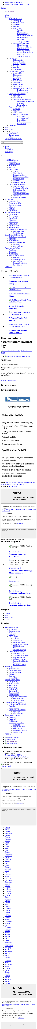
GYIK (11, 137)
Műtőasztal (20, 39)
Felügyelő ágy (17, 73)
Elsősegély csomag (23, 51)
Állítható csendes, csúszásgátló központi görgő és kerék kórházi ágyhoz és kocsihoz (18, 483)
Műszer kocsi (21, 32)
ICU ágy (16, 66)
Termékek (8, 17)
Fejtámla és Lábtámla (24, 122)
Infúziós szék (17, 81)
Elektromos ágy (18, 60)
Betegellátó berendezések (17, 94)
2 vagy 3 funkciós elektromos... (16, 307)
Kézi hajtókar (21, 120)
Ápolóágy (16, 96)
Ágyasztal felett (18, 84)
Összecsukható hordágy (25, 52)
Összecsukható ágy (19, 62)
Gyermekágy (17, 69)
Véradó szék (17, 77)
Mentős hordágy (22, 45)
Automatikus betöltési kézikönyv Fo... (18, 331)
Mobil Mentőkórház (15, 19)
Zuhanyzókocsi (18, 97)
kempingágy (17, 21)
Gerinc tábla (21, 54)
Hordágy (16, 26)
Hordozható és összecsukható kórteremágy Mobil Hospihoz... (20, 570)
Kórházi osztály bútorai (16, 71)
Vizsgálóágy (17, 79)
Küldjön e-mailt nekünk (8, 380)
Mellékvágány (17, 112)
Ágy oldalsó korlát (23, 118)
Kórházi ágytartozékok (20, 114)
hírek (6, 127)
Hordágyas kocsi (22, 90)
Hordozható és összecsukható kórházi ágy (20, 604)
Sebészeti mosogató (23, 41)
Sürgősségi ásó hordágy (25, 47)
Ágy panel (16, 111)
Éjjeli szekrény (18, 75)
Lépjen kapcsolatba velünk (13, 139)
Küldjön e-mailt (6, 766)
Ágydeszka (16, 109)
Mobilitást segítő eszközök (25, 101)
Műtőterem (16, 24)
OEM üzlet (12, 126)
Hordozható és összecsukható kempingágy (20, 592)
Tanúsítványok (14, 135)
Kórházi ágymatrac (19, 64)
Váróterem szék (18, 86)
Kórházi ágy (13, 58)
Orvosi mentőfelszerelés (21, 43)
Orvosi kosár (17, 82)
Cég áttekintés (13, 133)
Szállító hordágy (22, 92)
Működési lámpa (22, 37)
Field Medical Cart (23, 49)
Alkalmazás (9, 129)
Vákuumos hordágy (23, 56)
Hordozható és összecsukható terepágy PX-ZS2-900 (19, 554)
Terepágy (20, 30)
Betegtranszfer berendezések (22, 88)
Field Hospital (17, 28)
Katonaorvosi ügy (23, 34)
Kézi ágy (16, 67)
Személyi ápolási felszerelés (22, 99)
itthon (7, 15)
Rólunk (7, 614)
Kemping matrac (18, 22)
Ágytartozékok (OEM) (16, 107)
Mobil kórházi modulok (25, 36)
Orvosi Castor (21, 124)
